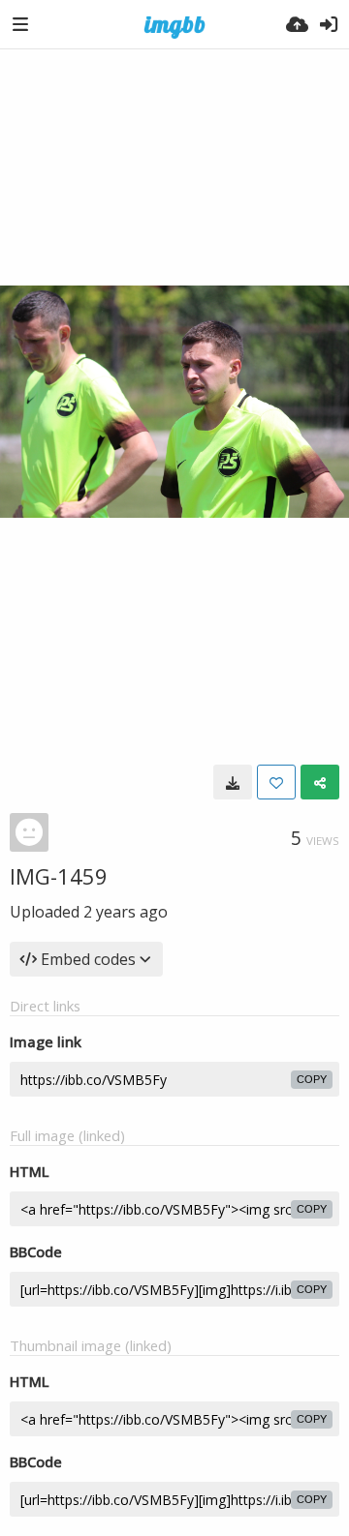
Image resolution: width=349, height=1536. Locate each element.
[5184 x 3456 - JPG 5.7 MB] (232, 782)
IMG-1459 (59, 875)
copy (312, 1079)
